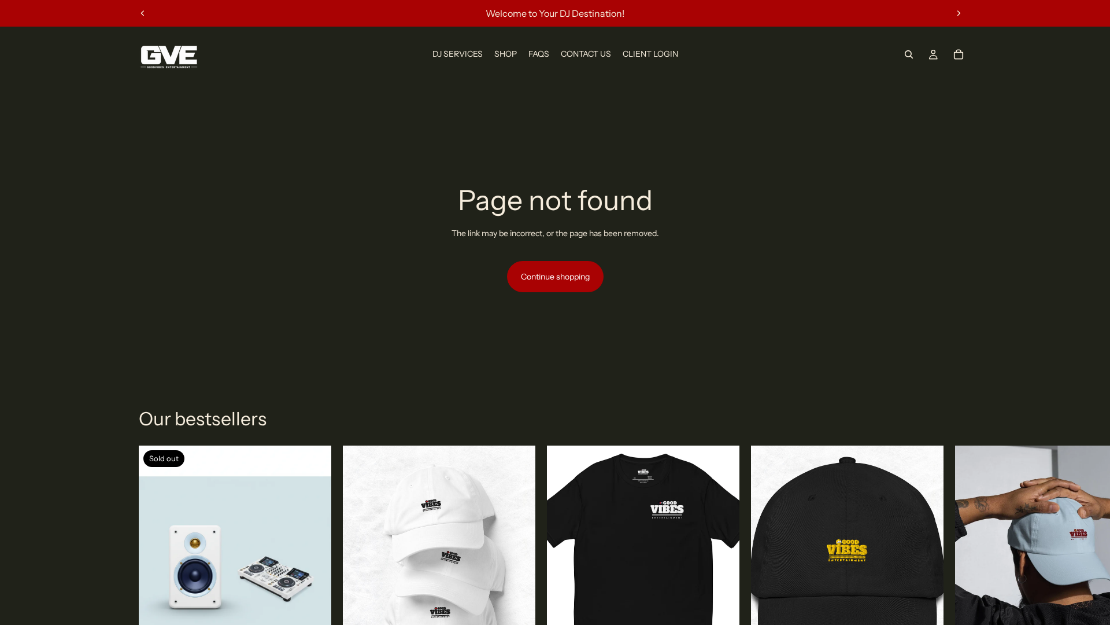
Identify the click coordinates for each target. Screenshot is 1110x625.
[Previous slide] (143, 13)
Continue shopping (555, 276)
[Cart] (958, 54)
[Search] (909, 54)
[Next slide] (958, 13)
